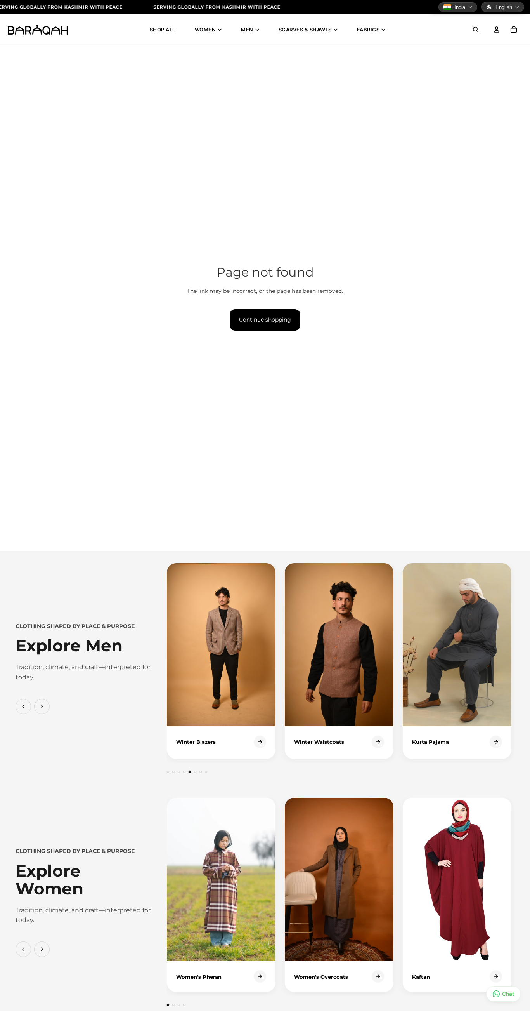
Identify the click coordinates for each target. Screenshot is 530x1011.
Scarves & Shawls (305, 29)
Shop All (162, 29)
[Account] (496, 29)
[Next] (42, 706)
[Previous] (23, 706)
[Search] (475, 29)
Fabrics (368, 29)
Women (205, 29)
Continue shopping (265, 319)
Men (247, 29)
